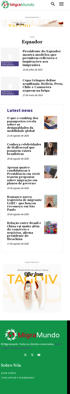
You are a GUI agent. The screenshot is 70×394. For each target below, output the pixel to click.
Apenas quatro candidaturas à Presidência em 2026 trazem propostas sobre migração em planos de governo (23, 175)
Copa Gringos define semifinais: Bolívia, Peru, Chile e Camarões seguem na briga (43, 85)
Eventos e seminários (8, 64)
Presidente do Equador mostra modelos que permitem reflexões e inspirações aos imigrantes (42, 58)
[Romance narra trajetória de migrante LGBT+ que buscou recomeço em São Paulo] (50, 201)
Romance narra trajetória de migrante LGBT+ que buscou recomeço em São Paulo (24, 203)
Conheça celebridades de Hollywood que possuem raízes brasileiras (24, 149)
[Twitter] (32, 355)
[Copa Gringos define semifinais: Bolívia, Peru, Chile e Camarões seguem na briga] (10, 86)
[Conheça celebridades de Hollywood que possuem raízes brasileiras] (50, 148)
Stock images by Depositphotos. (31, 346)
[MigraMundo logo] (17, 4)
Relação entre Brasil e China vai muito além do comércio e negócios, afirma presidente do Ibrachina (24, 231)
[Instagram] (25, 355)
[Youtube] (39, 355)
